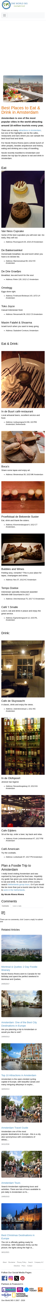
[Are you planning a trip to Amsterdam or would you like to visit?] (21, 1004)
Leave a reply (17, 906)
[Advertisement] (23, 49)
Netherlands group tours (18, 884)
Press (23, 1266)
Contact (29, 1266)
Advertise (17, 1266)
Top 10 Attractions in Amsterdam (18, 1075)
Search (30, 1262)
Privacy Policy (21, 1262)
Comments (5, 906)
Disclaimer (11, 1262)
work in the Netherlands (14, 890)
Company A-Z (38, 1262)
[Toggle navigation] (4, 15)
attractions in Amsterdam (30, 130)
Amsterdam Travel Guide (14, 1127)
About (5, 1262)
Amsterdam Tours (10, 1182)
